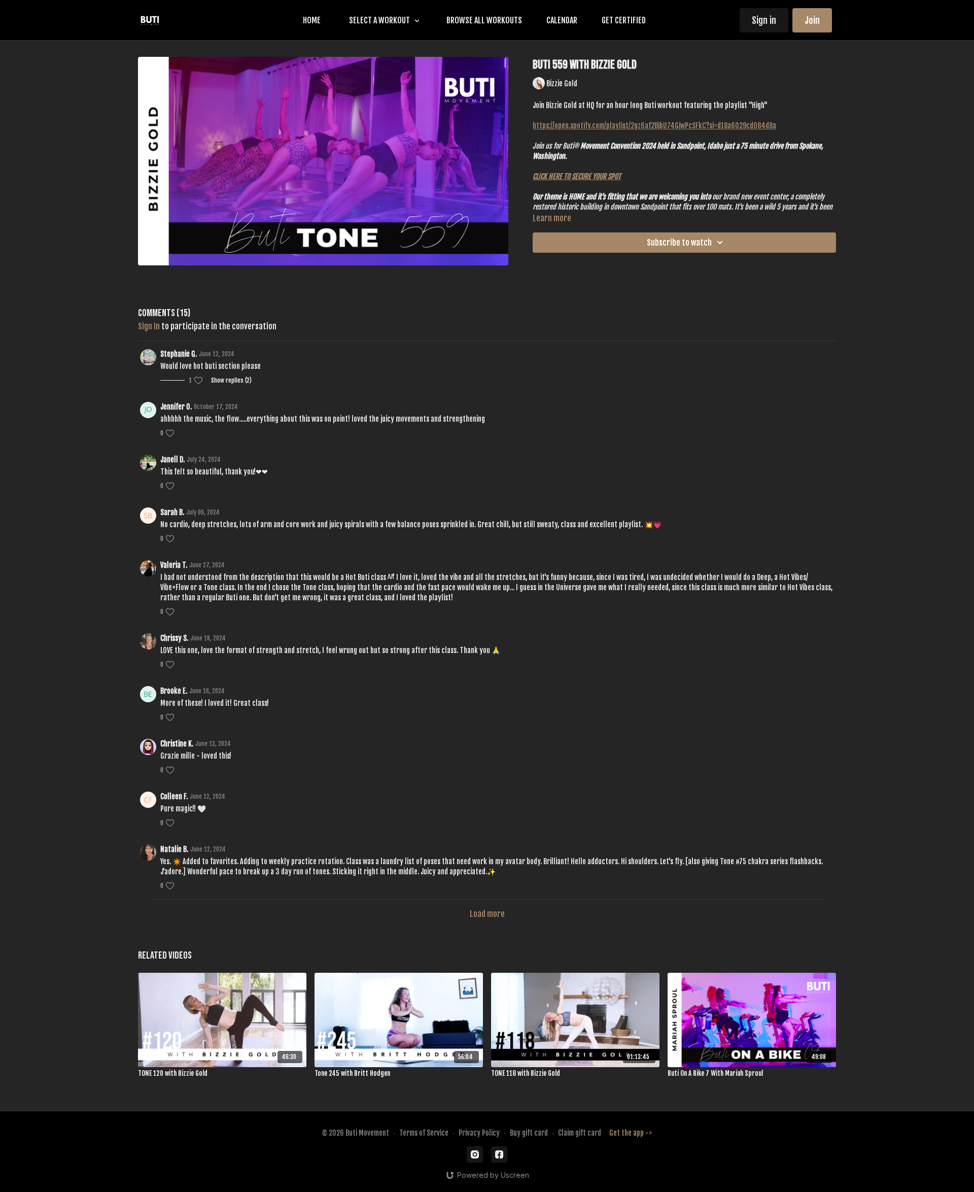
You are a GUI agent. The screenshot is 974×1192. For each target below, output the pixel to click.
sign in (149, 326)
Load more (487, 914)
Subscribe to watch (679, 242)
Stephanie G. (178, 354)
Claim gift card (579, 1133)
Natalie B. (174, 849)
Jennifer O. (176, 406)
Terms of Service (423, 1133)
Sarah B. (172, 512)
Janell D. (172, 459)
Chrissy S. (174, 638)
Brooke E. (173, 691)
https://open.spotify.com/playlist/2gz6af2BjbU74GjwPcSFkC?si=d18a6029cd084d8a (654, 125)
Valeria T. (173, 565)
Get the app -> (630, 1133)
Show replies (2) (231, 380)
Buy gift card (529, 1133)
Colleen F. (174, 796)
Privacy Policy (479, 1133)
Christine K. (176, 743)
